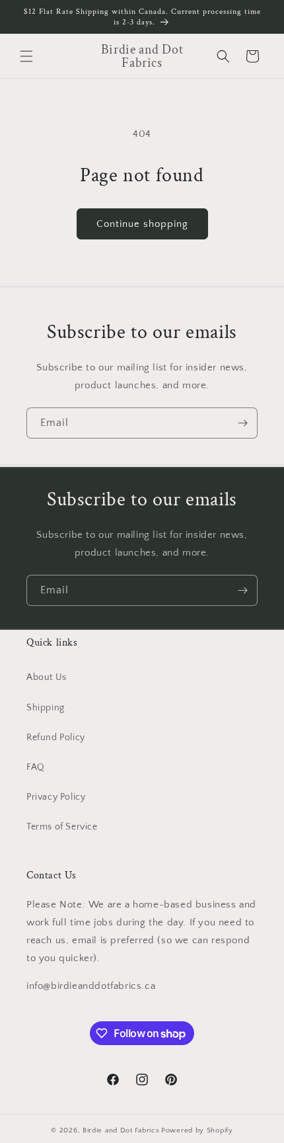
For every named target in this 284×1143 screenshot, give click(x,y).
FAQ (35, 767)
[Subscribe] (242, 423)
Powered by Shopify (197, 1130)
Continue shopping (142, 224)
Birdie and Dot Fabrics (121, 1130)
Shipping (45, 707)
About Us (46, 677)
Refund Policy (55, 737)
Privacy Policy (55, 797)
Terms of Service (62, 827)
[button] (26, 56)
